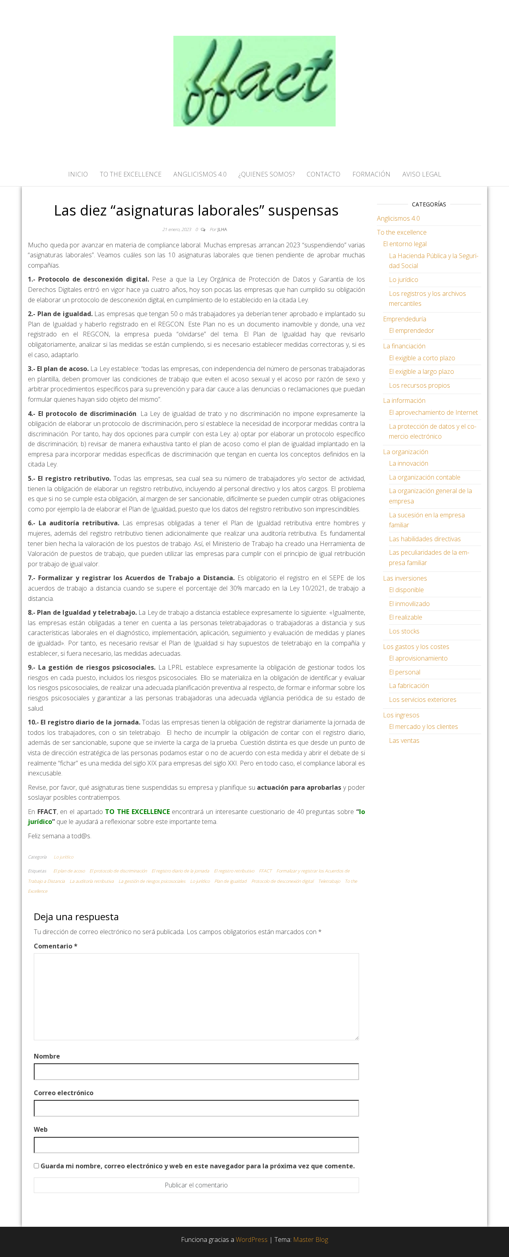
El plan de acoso (69, 871)
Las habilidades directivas (425, 538)
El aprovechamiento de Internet (433, 412)
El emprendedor (411, 330)
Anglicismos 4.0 (398, 218)
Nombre (47, 1056)
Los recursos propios (419, 385)
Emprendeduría (404, 319)
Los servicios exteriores (423, 699)
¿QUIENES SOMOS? (267, 174)
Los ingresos (401, 715)
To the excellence (402, 232)
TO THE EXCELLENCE (130, 174)
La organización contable (424, 477)
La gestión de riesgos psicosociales (152, 881)
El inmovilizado (409, 603)
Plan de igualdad (230, 881)
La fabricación (409, 685)
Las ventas (404, 740)
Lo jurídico (63, 857)
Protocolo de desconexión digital (282, 881)
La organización (405, 451)
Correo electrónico (63, 1092)
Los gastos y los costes (416, 646)
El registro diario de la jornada (180, 871)
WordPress (252, 1239)
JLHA (222, 229)
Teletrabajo (329, 881)
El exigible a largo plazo (421, 371)
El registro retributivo (234, 871)
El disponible (406, 589)
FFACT (265, 871)
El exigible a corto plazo (422, 358)
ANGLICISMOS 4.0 (200, 174)
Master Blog (310, 1239)
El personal (404, 672)
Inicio (78, 174)
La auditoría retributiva (92, 881)
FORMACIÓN (371, 174)
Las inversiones (405, 578)
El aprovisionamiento (418, 658)
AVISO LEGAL (421, 174)
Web (41, 1129)
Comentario (56, 946)
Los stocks (404, 631)
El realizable (405, 617)
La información (404, 400)
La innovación (408, 463)
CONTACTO (323, 174)
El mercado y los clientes (423, 726)
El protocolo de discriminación (118, 871)
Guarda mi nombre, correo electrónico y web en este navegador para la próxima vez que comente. (198, 1166)
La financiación (404, 346)
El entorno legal (405, 243)
